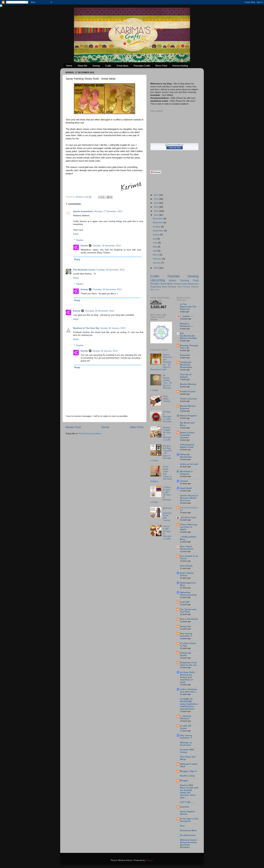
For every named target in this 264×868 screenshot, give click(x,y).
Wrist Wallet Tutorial (166, 398)
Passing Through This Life (189, 346)
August (156, 234)
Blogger (184, 780)
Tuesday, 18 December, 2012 (106, 245)
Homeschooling (180, 65)
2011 (156, 268)
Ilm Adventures (188, 835)
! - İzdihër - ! (186, 316)
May (155, 247)
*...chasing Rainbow (185, 717)
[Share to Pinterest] (111, 197)
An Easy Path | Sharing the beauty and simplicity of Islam (187, 677)
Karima (84, 245)
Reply (76, 234)
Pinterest (194, 287)
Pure (182, 826)
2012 (156, 215)
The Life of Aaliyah (185, 375)
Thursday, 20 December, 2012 (107, 289)
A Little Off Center (185, 727)
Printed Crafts (180, 284)
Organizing (155, 287)
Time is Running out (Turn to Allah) (188, 527)
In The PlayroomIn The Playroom (188, 306)
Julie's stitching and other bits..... (189, 690)
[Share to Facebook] (108, 197)
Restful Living (187, 776)
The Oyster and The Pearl (188, 610)
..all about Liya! (188, 517)
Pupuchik (185, 355)
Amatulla (184, 807)
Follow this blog (174, 148)
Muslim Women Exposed (188, 407)
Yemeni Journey (188, 399)
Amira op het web (189, 464)
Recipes (154, 283)
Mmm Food (161, 65)
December (158, 218)
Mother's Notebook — (186, 325)
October (157, 227)
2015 (156, 203)
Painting (184, 280)
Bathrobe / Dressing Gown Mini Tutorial (167, 514)
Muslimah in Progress (186, 472)
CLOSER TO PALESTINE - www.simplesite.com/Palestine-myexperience (189, 704)
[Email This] (99, 197)
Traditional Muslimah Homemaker (186, 364)
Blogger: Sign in (188, 771)
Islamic (172, 280)
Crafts (108, 65)
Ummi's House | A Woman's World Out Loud (189, 498)
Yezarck (184, 481)
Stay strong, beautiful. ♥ (186, 634)
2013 (156, 211)
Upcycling (157, 280)
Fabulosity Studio (185, 654)
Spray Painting (183, 287)
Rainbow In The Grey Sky (86, 328)
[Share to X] (105, 197)
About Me (82, 65)
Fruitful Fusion (188, 391)
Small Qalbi (186, 488)
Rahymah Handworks (186, 455)
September (158, 230)
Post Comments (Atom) (90, 433)
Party (157, 290)
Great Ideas (122, 65)
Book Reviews (169, 287)
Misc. (152, 290)
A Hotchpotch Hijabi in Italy (187, 446)
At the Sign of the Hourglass (189, 820)
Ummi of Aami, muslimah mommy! (187, 435)
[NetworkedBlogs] (174, 145)
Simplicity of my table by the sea (188, 663)
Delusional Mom (188, 830)
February (157, 259)
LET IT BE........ (187, 802)
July (155, 239)
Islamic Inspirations (83, 211)
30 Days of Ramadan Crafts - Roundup (167, 417)
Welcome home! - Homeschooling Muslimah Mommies (189, 843)
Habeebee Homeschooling (188, 593)
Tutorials (173, 276)
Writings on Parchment (186, 743)
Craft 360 (184, 602)
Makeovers (193, 284)
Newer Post (73, 427)
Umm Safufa (186, 566)
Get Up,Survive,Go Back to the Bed (188, 335)
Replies (79, 240)
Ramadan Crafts (142, 65)
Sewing (96, 65)
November (158, 222)
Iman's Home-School (187, 574)
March (156, 255)
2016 (156, 199)
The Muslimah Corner (84, 270)
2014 (156, 207)
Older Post (136, 427)
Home (69, 65)
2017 (156, 195)
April (155, 251)
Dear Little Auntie (189, 619)
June (155, 243)
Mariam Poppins (188, 416)
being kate (185, 626)
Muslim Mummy (188, 384)
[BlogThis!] (102, 197)
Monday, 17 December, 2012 (108, 211)
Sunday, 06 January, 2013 (112, 328)
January (157, 263)
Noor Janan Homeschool (186, 547)
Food (195, 280)
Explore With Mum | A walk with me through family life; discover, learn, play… (189, 791)
